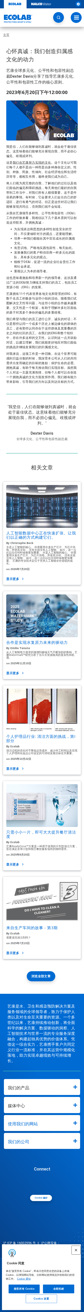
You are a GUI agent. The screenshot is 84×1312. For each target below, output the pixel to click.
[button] (58, 17)
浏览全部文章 (41, 976)
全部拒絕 (58, 1288)
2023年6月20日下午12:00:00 (37, 92)
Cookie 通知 (24, 1278)
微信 (43, 1183)
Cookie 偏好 (41, 1198)
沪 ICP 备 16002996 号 (19, 1243)
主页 (6, 35)
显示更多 (12, 579)
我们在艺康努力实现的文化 (32, 162)
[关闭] (76, 1250)
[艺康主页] (16, 18)
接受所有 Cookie (24, 1288)
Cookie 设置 (41, 1298)
